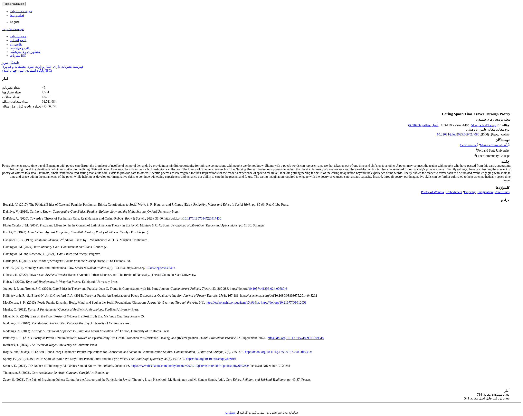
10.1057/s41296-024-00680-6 (267, 288)
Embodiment (454, 192)
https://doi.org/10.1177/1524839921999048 (296, 338)
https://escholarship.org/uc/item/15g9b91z (232, 302)
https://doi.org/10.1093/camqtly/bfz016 (211, 359)
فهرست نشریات (21, 11)
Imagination (485, 192)
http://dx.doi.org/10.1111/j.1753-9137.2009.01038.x (278, 352)
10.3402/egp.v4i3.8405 (160, 268)
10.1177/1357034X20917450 (202, 218)
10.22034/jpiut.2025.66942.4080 (458, 134)
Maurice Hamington (493, 145)
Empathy (470, 192)
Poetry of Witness (432, 192)
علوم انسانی (18, 40)
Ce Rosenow (468, 145)
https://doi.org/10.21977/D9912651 (283, 302)
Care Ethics (502, 192)
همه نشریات (18, 36)
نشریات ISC (18, 55)
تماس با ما (17, 15)
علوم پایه (16, 44)
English (15, 22)
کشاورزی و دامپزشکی (25, 51)
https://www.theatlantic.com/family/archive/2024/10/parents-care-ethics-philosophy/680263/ (190, 365)
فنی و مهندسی (20, 48)
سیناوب (230, 412)
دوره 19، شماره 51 (483, 125)
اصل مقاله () (423, 125)
